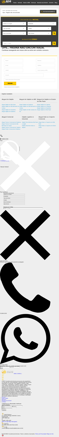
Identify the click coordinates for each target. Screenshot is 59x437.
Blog (56, 2)
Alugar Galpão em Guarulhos (9, 109)
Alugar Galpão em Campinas (44, 106)
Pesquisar (54, 33)
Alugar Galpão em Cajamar (43, 104)
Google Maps (8, 421)
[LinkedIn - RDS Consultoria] (3, 377)
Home (15, 2)
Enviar (10, 83)
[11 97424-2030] (29, 142)
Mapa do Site (50, 433)
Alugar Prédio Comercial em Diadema (11, 129)
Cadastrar (4, 410)
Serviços (33, 2)
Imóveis (20, 2)
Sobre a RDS (26, 2)
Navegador (14, 421)
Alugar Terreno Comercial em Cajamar (11, 127)
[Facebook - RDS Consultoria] (3, 380)
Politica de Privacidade (40, 433)
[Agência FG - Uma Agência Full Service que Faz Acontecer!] (29, 435)
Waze (3, 421)
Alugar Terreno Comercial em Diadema (11, 122)
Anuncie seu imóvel (6, 400)
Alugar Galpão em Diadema (8, 111)
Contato (51, 2)
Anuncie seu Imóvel (42, 2)
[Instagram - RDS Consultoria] (3, 375)
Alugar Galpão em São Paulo (9, 104)
